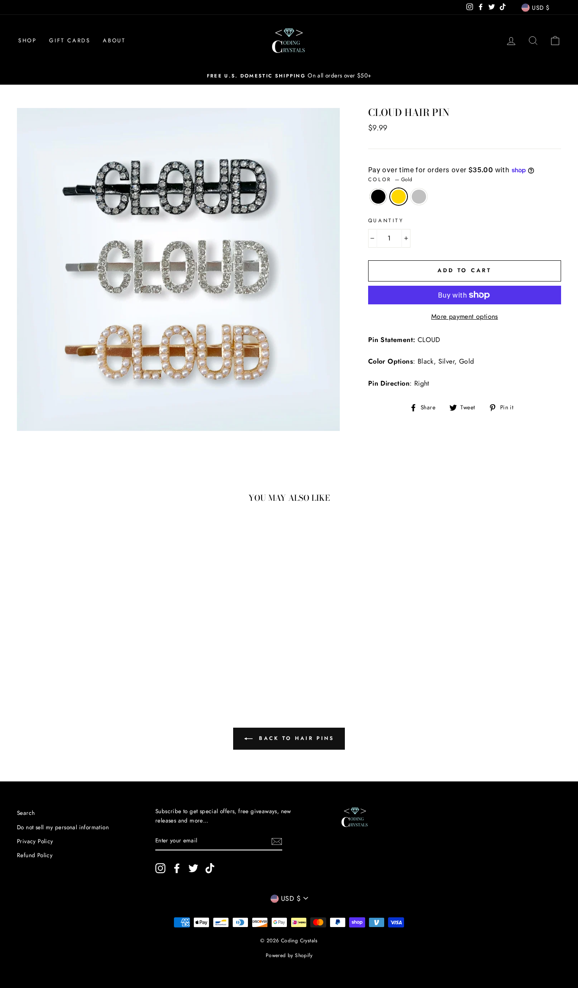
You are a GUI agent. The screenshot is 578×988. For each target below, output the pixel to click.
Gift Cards (69, 40)
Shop (27, 40)
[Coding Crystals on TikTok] (210, 868)
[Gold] (67, 656)
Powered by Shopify (289, 955)
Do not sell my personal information (63, 827)
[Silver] (79, 656)
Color (390, 179)
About (114, 40)
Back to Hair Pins (295, 738)
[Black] (56, 656)
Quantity (386, 220)
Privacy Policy (35, 841)
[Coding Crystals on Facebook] (177, 868)
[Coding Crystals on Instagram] (160, 868)
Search (26, 813)
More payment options (464, 316)
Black (378, 196)
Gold (398, 196)
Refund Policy (34, 855)
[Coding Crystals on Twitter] (193, 868)
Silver (418, 196)
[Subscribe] (276, 841)
